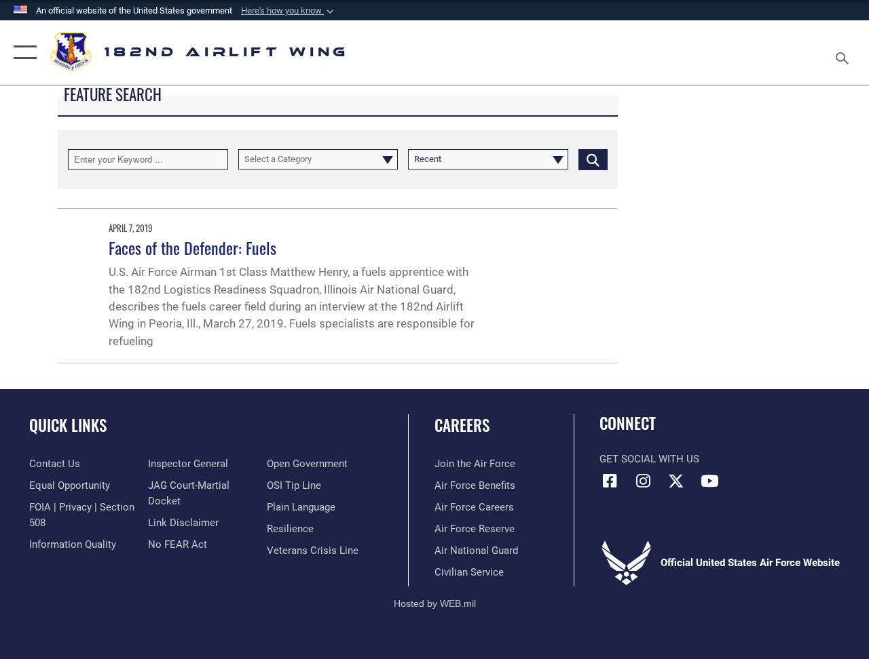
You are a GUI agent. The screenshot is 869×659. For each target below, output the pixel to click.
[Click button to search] (593, 159)
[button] (288, 11)
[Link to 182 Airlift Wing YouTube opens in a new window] (709, 481)
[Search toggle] (844, 52)
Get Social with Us (649, 459)
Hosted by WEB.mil (435, 603)
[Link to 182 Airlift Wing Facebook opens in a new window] (609, 481)
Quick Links (68, 425)
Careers (461, 425)
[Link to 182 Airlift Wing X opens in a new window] (676, 481)
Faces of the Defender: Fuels (192, 247)
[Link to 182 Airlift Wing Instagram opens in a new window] (643, 481)
